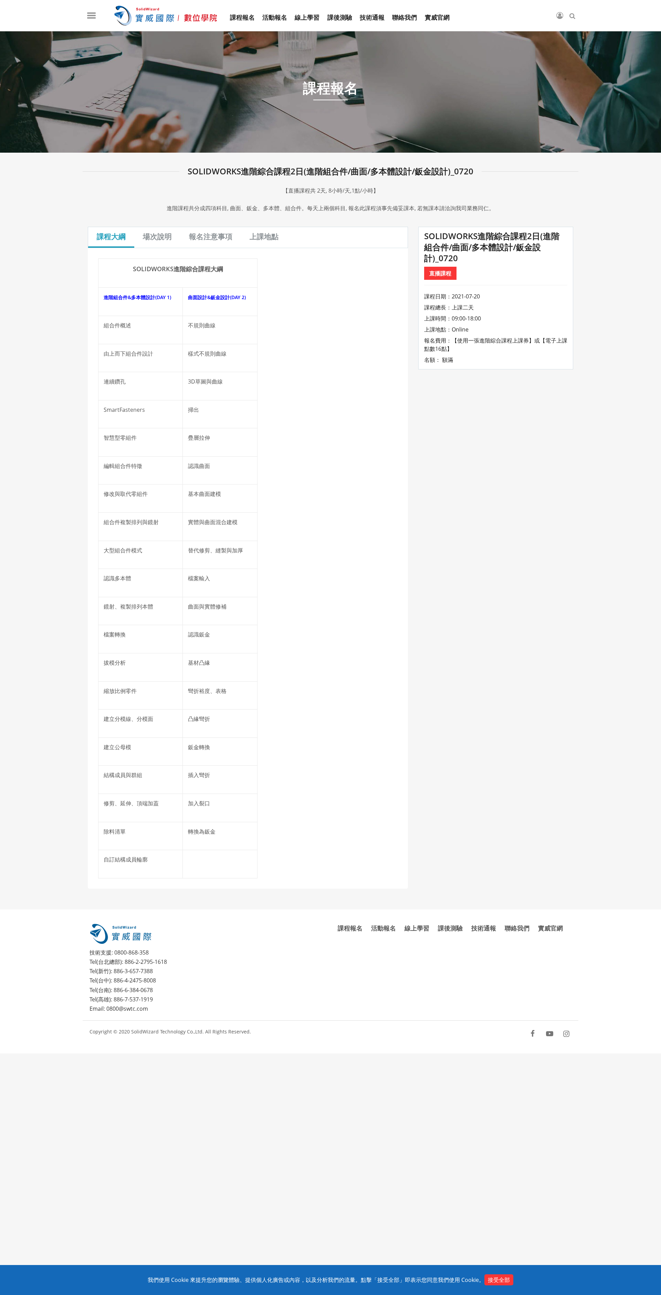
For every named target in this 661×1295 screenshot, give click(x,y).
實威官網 (550, 928)
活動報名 (383, 928)
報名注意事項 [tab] (210, 236)
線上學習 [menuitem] (307, 17)
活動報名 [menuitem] (274, 17)
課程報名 (350, 928)
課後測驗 (450, 928)
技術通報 (483, 928)
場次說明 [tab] (157, 236)
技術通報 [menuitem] (372, 17)
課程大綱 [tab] (111, 236)
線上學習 (417, 928)
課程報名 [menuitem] (242, 17)
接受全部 (499, 1280)
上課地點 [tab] (264, 236)
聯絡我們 (517, 928)
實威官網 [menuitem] (437, 17)
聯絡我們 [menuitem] (404, 17)
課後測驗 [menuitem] (339, 17)
